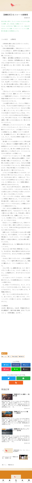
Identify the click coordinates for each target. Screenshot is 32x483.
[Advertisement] (16, 332)
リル (10, 356)
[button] (29, 274)
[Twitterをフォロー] (9, 378)
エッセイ (5, 356)
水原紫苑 (15, 356)
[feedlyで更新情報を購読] (23, 378)
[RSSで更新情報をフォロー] (16, 383)
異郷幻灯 (5, 353)
